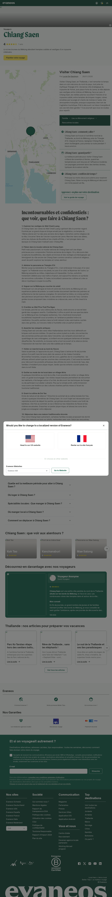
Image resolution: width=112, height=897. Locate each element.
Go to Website (60, 470)
